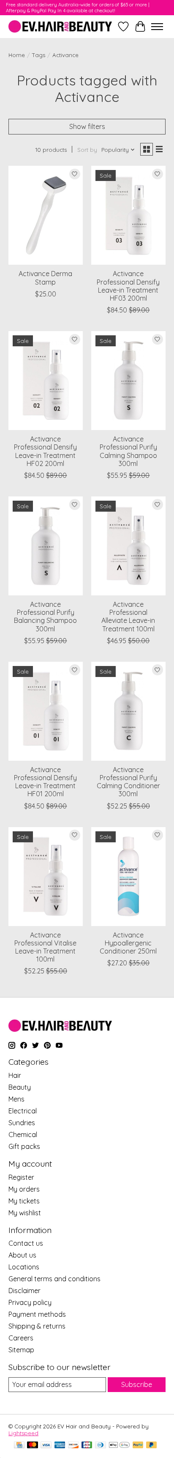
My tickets (24, 1201)
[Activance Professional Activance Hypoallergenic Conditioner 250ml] (128, 876)
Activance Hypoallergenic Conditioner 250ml (128, 943)
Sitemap (21, 1350)
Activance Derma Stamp (45, 277)
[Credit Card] (19, 1446)
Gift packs (24, 1146)
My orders (24, 1189)
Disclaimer (24, 1290)
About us (22, 1255)
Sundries (21, 1122)
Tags (38, 55)
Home (16, 55)
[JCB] (87, 1446)
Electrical (22, 1111)
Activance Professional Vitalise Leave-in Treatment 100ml (45, 947)
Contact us (25, 1243)
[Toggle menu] (157, 26)
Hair (14, 1075)
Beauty (19, 1087)
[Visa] (46, 1446)
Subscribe (136, 1384)
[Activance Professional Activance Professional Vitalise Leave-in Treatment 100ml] (45, 876)
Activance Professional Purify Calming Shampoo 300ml (128, 451)
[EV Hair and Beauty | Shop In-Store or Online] (60, 26)
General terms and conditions (54, 1278)
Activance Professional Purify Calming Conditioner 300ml (128, 781)
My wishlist (24, 1213)
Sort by (87, 149)
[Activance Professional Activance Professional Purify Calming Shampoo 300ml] (128, 380)
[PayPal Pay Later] (151, 1446)
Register (21, 1177)
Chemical (22, 1134)
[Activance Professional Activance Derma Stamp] (45, 215)
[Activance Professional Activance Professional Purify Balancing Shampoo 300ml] (45, 545)
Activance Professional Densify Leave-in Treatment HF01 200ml (45, 781)
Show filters (87, 126)
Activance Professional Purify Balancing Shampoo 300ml (45, 616)
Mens (16, 1099)
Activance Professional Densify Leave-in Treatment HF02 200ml (45, 451)
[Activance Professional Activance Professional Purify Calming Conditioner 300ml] (128, 711)
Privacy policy (30, 1302)
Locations (23, 1267)
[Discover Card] (73, 1446)
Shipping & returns (36, 1326)
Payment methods (37, 1314)
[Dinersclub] (100, 1446)
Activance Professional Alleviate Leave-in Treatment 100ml (128, 616)
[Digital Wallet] (119, 1446)
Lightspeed (23, 1433)
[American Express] (59, 1446)
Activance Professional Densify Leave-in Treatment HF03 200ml (128, 285)
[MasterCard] (32, 1446)
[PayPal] (138, 1446)
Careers (20, 1338)
